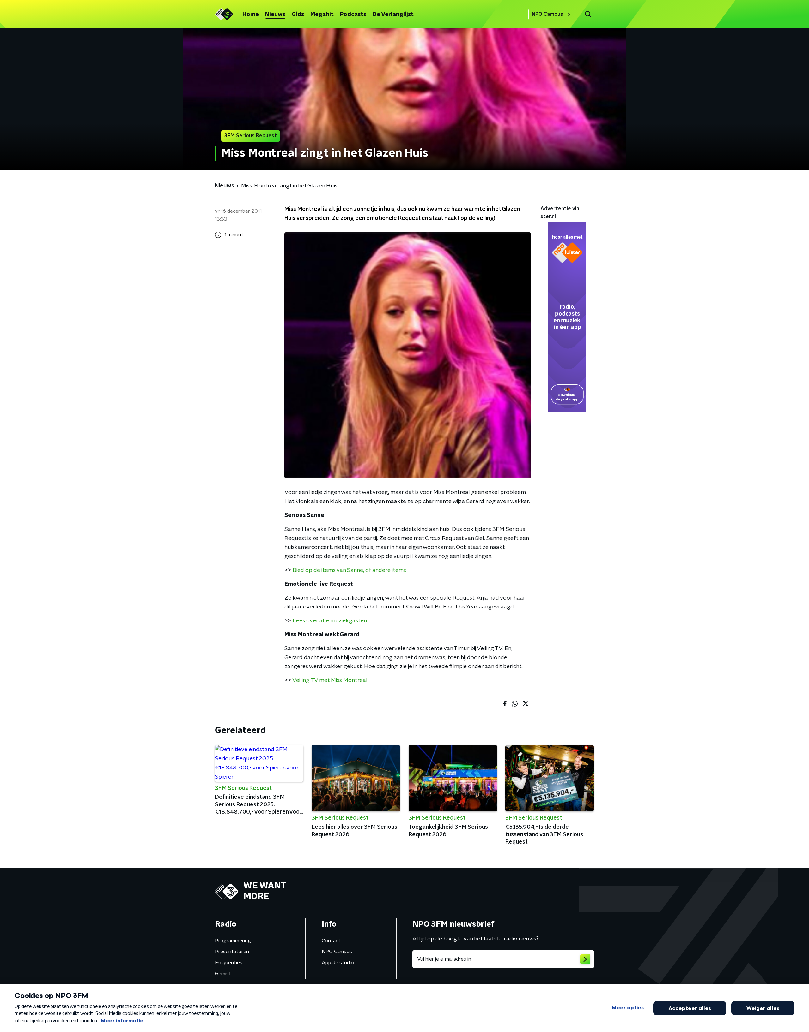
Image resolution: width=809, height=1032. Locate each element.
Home (250, 14)
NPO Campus (547, 14)
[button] (588, 14)
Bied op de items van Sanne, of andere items (349, 570)
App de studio (338, 962)
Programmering (233, 940)
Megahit (322, 14)
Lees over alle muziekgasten (330, 621)
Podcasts (353, 14)
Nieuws (275, 14)
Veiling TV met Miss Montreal (330, 680)
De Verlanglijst (393, 14)
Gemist (223, 973)
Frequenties (228, 962)
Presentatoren (232, 951)
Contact (331, 940)
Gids (298, 14)
